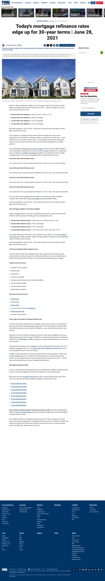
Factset (51, 571)
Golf (20, 547)
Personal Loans (6, 513)
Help (43, 569)
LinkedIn (89, 569)
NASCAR (21, 541)
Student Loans (6, 509)
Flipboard (86, 569)
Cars (73, 513)
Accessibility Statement (78, 551)
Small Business (23, 511)
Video (76, 3)
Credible (19, 45)
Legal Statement (21, 572)
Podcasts (83, 3)
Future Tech (5, 545)
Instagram (80, 569)
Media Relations (76, 545)
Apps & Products (76, 559)
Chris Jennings (11, 45)
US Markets (40, 509)
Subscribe (90, 114)
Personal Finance (16, 3)
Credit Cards (5, 511)
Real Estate (61, 3)
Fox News (74, 553)
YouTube (83, 569)
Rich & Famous (76, 509)
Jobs (73, 538)
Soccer (21, 545)
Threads (51, 45)
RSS (92, 569)
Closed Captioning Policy (78, 549)
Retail (38, 523)
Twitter (48, 45)
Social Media (5, 538)
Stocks (39, 508)
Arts (73, 519)
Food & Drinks (75, 517)
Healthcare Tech (6, 543)
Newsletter (95, 569)
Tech (69, 3)
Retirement (5, 521)
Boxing (21, 543)
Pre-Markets (40, 525)
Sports (21, 533)
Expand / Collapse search (89, 3)
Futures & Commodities (43, 513)
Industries (39, 521)
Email (57, 45)
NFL (20, 536)
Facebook (44, 45)
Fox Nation (74, 555)
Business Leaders (41, 519)
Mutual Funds (40, 527)
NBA (20, 538)
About (74, 533)
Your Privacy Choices (35, 569)
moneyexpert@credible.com (24, 412)
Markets (36, 3)
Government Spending (25, 508)
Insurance (4, 517)
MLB (20, 540)
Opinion (39, 533)
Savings (4, 515)
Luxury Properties (94, 511)
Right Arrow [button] (102, 13)
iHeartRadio (101, 569)
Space (3, 549)
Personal (91, 508)
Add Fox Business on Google (67, 45)
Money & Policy (23, 509)
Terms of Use (94, 119)
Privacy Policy (86, 119)
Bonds (38, 515)
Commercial (92, 509)
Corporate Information (78, 547)
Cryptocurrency (41, 511)
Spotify (98, 569)
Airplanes (74, 515)
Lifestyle (52, 3)
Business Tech (5, 541)
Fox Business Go (76, 557)
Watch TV (99, 2)
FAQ (73, 543)
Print (54, 45)
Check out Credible (33, 198)
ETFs (38, 517)
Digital (3, 536)
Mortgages (5, 508)
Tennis (21, 549)
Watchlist (45, 3)
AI (2, 547)
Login (93, 2)
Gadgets (4, 540)
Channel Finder (76, 536)
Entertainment (75, 508)
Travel (73, 511)
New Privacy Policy (21, 569)
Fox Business (6, 3)
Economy (28, 3)
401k (3, 519)
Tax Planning (5, 523)
